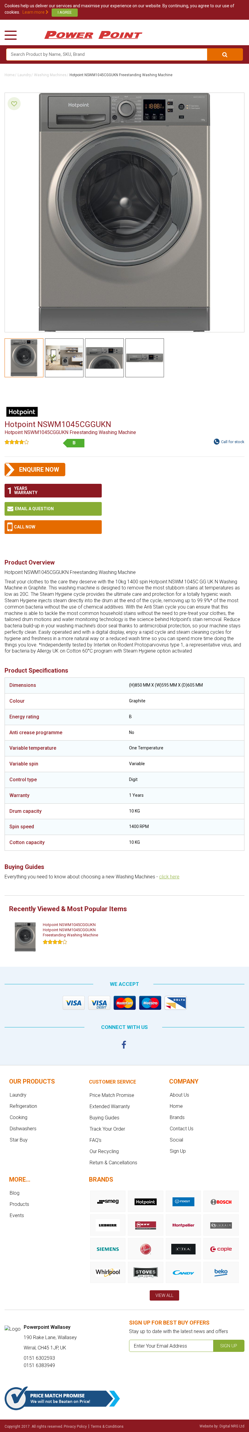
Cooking (18, 1117)
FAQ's (95, 1140)
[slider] (17, 441)
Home (10, 75)
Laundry (24, 75)
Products (19, 1204)
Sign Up (178, 1151)
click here (169, 877)
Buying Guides (104, 1118)
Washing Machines (50, 75)
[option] (54, 937)
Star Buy (19, 1140)
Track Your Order (107, 1129)
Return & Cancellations (113, 1163)
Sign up (228, 1346)
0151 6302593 (53, 527)
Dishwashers (23, 1129)
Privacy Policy (75, 1426)
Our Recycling (104, 1151)
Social (176, 1140)
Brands (177, 1117)
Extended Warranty (110, 1106)
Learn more (34, 12)
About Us (179, 1095)
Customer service (112, 1082)
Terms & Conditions (107, 1426)
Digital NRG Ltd (232, 1426)
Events (17, 1215)
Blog (14, 1193)
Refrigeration (23, 1106)
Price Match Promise (112, 1095)
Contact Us (181, 1129)
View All (164, 1295)
